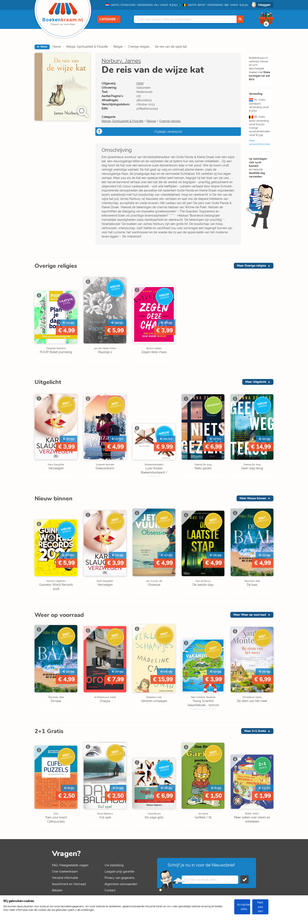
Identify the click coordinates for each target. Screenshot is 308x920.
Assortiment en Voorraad (69, 884)
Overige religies (138, 46)
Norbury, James (121, 61)
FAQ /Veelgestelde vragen (70, 865)
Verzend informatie (65, 877)
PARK (140, 83)
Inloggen (264, 4)
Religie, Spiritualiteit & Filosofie (87, 46)
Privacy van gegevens (120, 877)
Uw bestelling (114, 865)
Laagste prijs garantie (119, 871)
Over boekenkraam (65, 871)
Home (57, 46)
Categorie (108, 19)
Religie (118, 46)
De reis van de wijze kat (171, 46)
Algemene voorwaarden (121, 884)
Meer (251, 266)
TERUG (43, 46)
